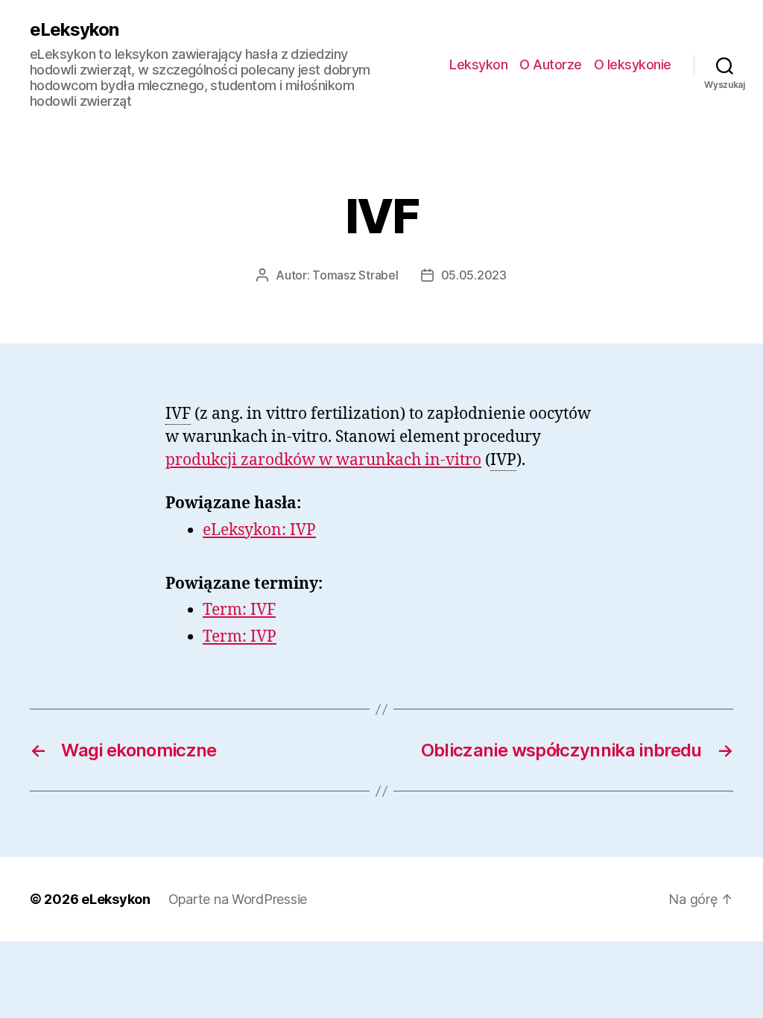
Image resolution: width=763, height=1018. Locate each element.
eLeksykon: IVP (259, 530)
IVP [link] (503, 460)
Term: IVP (239, 637)
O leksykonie (632, 64)
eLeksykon (74, 30)
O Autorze (550, 64)
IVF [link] (178, 414)
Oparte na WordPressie (237, 899)
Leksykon (478, 64)
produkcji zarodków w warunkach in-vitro (323, 460)
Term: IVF (239, 610)
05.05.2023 (474, 275)
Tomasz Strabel (355, 275)
